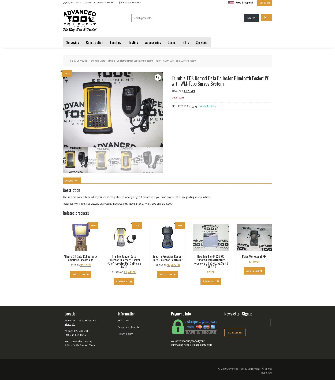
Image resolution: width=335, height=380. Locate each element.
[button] (158, 77)
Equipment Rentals (128, 327)
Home (72, 60)
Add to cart (79, 274)
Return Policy (125, 333)
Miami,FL (70, 324)
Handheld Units (97, 60)
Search (251, 17)
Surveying (82, 60)
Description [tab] (71, 180)
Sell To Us (123, 320)
